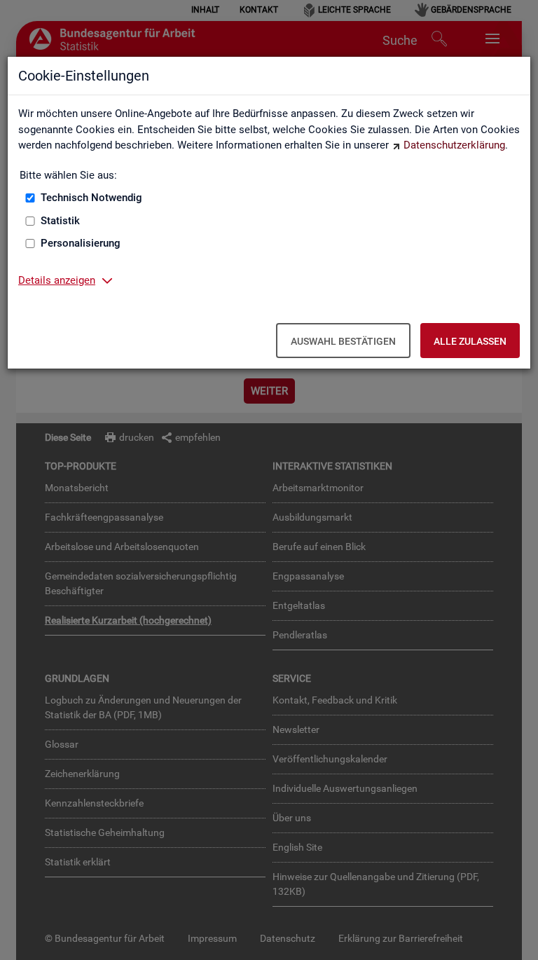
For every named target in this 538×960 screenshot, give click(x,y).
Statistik (60, 220)
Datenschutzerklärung (454, 145)
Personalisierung (80, 243)
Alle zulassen (470, 341)
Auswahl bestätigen (343, 341)
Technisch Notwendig (91, 197)
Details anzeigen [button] (56, 280)
